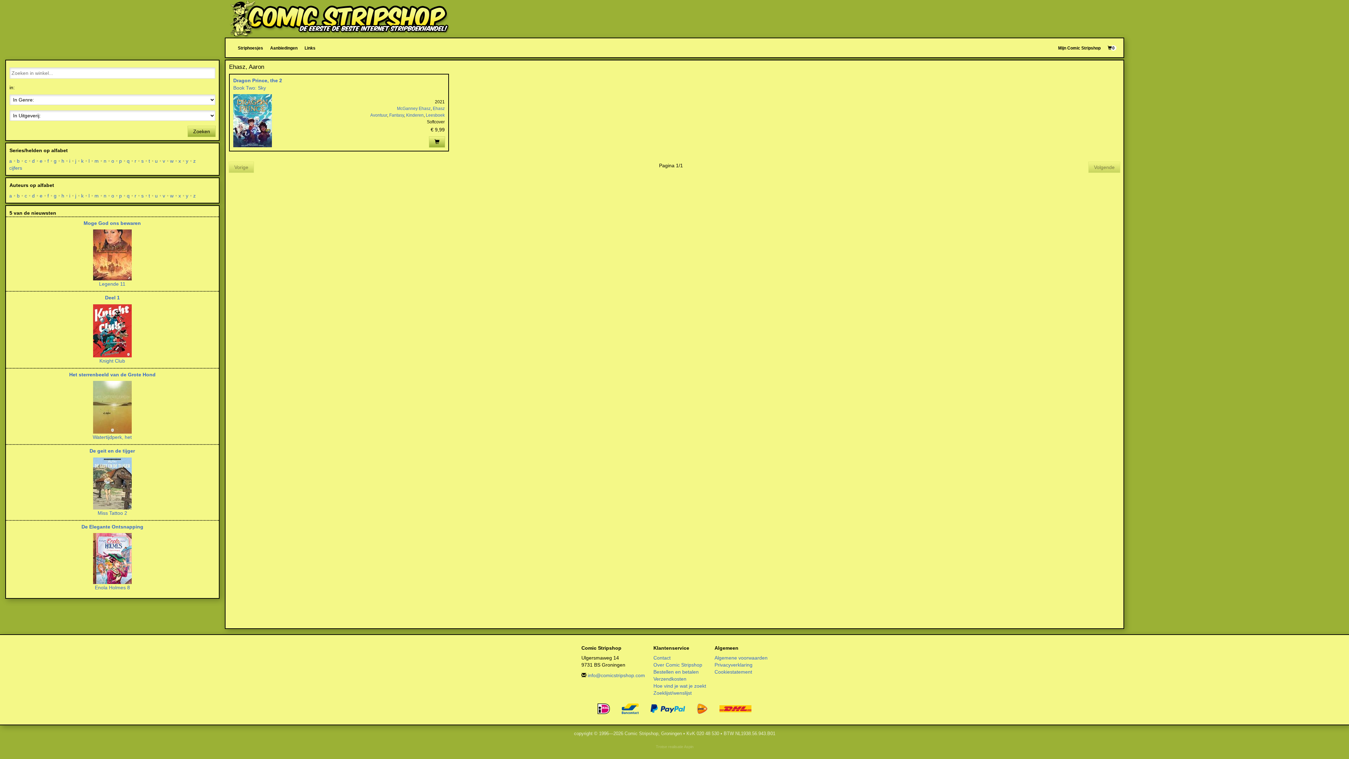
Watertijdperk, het (112, 437)
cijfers (15, 168)
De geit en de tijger (112, 451)
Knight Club (112, 361)
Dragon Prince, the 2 (257, 80)
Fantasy (396, 115)
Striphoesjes (250, 48)
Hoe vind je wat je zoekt (679, 686)
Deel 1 (112, 297)
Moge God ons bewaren (112, 223)
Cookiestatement (733, 672)
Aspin (688, 747)
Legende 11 (112, 284)
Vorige (241, 167)
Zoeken (201, 131)
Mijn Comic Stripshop (1079, 48)
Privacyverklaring (733, 665)
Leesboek (435, 115)
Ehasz (439, 108)
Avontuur (378, 115)
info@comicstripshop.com (616, 675)
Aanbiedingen (284, 48)
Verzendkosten (669, 679)
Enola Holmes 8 (112, 587)
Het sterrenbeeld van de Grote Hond (112, 374)
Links (310, 48)
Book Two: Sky (249, 88)
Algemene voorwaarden (741, 658)
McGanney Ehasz (414, 108)
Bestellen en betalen (676, 672)
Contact (662, 658)
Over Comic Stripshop (677, 665)
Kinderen (415, 115)
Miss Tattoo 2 (112, 513)
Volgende (1104, 167)
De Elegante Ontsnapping (112, 527)
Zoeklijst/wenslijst (672, 693)
